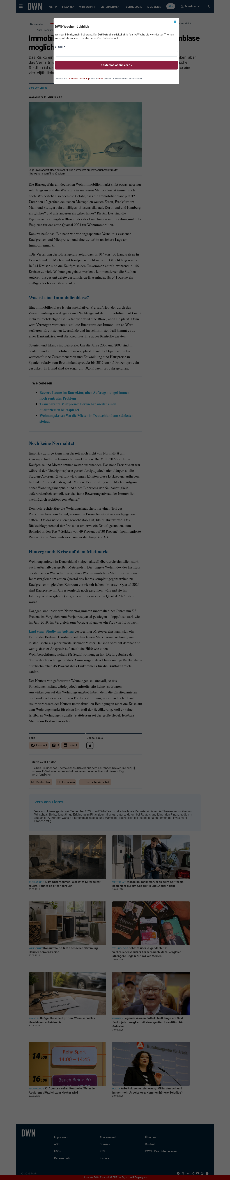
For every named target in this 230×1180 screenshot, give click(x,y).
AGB (101, 78)
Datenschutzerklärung (78, 78)
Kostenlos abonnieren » (116, 65)
